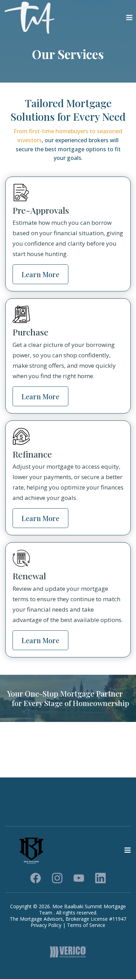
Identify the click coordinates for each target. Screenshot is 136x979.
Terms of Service (86, 925)
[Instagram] (57, 878)
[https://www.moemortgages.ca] (29, 18)
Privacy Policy (46, 925)
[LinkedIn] (100, 878)
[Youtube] (79, 878)
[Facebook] (35, 878)
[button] (128, 17)
